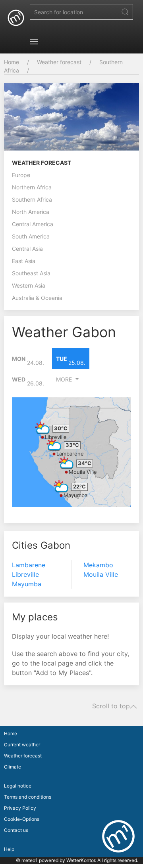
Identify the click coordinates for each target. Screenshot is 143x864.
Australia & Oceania (37, 297)
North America (30, 211)
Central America (32, 224)
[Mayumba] (61, 486)
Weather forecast (59, 62)
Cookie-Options (21, 819)
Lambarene (70, 453)
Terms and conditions (27, 797)
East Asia (23, 260)
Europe (21, 175)
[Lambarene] (54, 444)
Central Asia (27, 248)
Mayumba (75, 495)
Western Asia (28, 285)
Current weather (22, 745)
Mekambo (98, 565)
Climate (12, 767)
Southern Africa (32, 199)
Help (9, 849)
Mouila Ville (83, 472)
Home (11, 62)
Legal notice (17, 786)
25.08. (71, 360)
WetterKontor (80, 860)
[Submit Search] (125, 12)
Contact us (16, 830)
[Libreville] (42, 428)
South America (31, 236)
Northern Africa (32, 187)
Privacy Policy (20, 808)
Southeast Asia (31, 273)
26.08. (28, 381)
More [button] (64, 379)
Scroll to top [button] (111, 706)
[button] (34, 41)
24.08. (28, 360)
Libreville (56, 437)
